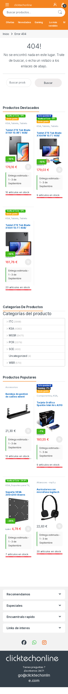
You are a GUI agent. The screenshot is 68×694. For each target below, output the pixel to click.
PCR (11, 342)
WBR (12, 362)
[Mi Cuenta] (55, 4)
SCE (11, 349)
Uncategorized (18, 355)
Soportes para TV (20, 485)
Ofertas (10, 22)
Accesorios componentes (12, 388)
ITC (11, 321)
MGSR (12, 335)
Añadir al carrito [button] (27, 167)
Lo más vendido (53, 24)
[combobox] (29, 12)
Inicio (6, 33)
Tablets (15, 123)
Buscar (60, 12)
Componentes (44, 395)
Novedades (24, 22)
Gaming (39, 22)
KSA (7, 123)
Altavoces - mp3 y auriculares (46, 483)
